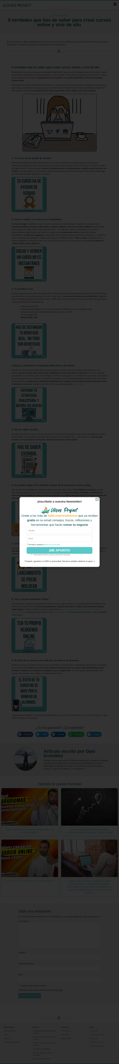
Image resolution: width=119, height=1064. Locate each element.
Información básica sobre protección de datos (52, 555)
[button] (97, 499)
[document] (59, 532)
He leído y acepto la (44, 545)
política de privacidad (52, 545)
